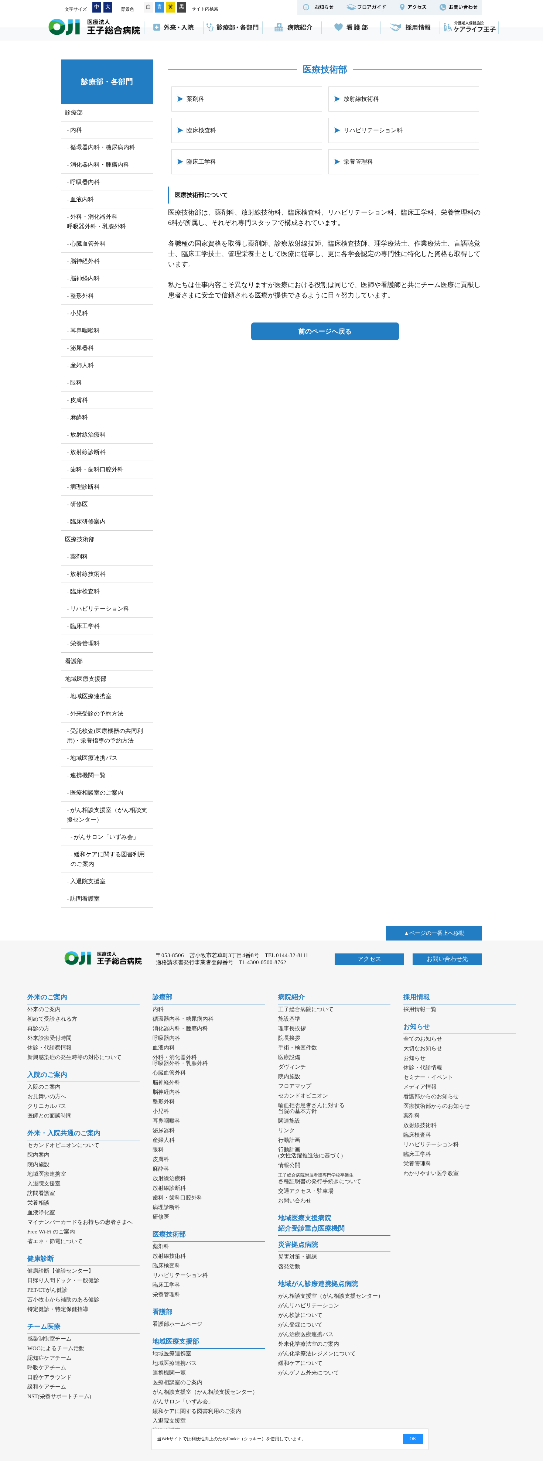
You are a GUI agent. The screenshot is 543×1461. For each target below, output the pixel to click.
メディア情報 (420, 1087)
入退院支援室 (88, 881)
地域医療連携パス (93, 758)
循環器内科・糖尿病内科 (102, 147)
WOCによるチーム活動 (56, 1348)
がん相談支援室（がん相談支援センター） (107, 815)
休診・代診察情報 (49, 1048)
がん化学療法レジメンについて (317, 1353)
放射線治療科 (88, 434)
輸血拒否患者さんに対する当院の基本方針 (311, 1108)
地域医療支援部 (85, 679)
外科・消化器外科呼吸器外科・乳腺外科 (96, 221)
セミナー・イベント (428, 1077)
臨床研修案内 (88, 521)
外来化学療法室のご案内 (308, 1344)
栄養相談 (38, 1203)
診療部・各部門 (232, 28)
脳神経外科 (85, 261)
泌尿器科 (82, 348)
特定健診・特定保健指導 (57, 1309)
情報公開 (289, 1165)
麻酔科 (79, 417)
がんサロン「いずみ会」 (106, 837)
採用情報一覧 (420, 1009)
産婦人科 (82, 365)
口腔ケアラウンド (49, 1377)
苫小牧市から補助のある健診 (63, 1300)
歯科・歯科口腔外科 (96, 469)
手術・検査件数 (297, 1048)
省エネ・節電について (55, 1241)
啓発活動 (289, 1266)
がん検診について (300, 1315)
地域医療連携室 (91, 696)
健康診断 (40, 1258)
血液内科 (82, 199)
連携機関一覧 (88, 775)
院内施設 (38, 1164)
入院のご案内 (47, 1074)
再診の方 (38, 1028)
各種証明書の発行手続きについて (319, 1178)
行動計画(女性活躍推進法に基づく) (310, 1152)
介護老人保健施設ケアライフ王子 (469, 28)
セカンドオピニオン (303, 1096)
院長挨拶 (289, 1038)
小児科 (79, 313)
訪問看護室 (85, 898)
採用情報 (410, 28)
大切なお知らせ (422, 1048)
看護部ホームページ (177, 1324)
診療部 (74, 112)
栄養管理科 (358, 161)
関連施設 (289, 1121)
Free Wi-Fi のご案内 (51, 1232)
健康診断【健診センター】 (60, 1271)
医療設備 (289, 1057)
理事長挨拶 (292, 1028)
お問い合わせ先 (447, 959)
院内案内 (38, 1155)
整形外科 (82, 296)
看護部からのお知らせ (431, 1096)
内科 (76, 130)
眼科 (76, 382)
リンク (286, 1130)
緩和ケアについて (300, 1363)
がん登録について (300, 1325)
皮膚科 (79, 400)
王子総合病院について (306, 1009)
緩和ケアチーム (46, 1387)
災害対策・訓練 (297, 1257)
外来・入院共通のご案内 (63, 1133)
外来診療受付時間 (49, 1038)
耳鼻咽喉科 (85, 330)
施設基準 (289, 1019)
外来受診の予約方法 (96, 713)
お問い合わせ (294, 1201)
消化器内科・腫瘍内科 (99, 164)
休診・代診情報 (422, 1068)
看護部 (350, 28)
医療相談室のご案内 (96, 792)
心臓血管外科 (88, 243)
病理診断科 (85, 487)
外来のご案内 (47, 997)
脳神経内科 (85, 278)
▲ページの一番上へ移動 (434, 933)
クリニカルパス (46, 1106)
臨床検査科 (201, 130)
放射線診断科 (88, 452)
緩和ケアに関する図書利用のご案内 (108, 859)
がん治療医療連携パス (306, 1334)
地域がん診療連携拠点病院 (318, 1283)
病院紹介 (291, 28)
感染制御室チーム (49, 1339)
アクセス (369, 959)
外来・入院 (173, 28)
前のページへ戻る (325, 331)
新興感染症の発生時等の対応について (74, 1057)
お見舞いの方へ (46, 1096)
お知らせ (416, 1026)
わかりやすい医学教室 (431, 1173)
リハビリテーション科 (373, 130)
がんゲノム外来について (308, 1373)
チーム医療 (44, 1326)
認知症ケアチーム (49, 1358)
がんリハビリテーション (308, 1305)
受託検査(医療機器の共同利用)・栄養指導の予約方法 (105, 736)
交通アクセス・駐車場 (306, 1191)
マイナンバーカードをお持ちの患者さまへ (80, 1222)
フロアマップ (294, 1086)
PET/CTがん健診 (47, 1290)
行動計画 (289, 1140)
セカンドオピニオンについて (63, 1145)
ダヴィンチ (292, 1067)
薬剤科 (195, 99)
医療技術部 (80, 539)
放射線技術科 (361, 99)
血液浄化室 (41, 1212)
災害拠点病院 (298, 1244)
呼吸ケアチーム (46, 1367)
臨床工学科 (201, 161)
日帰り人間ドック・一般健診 (63, 1280)
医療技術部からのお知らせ (436, 1106)
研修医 (79, 504)
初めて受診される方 (52, 1019)
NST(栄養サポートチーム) (59, 1396)
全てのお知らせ (422, 1039)
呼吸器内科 (85, 182)
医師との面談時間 (49, 1116)
